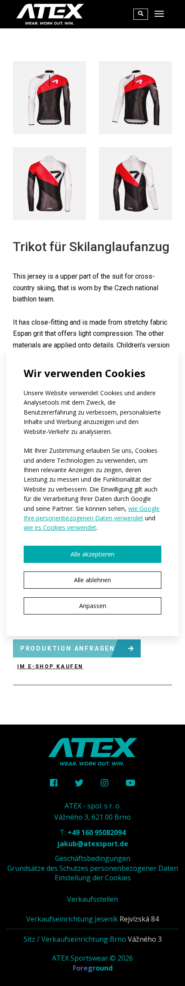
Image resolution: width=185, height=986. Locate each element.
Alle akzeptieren (92, 554)
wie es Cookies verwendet (60, 527)
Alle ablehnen (92, 580)
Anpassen (92, 606)
